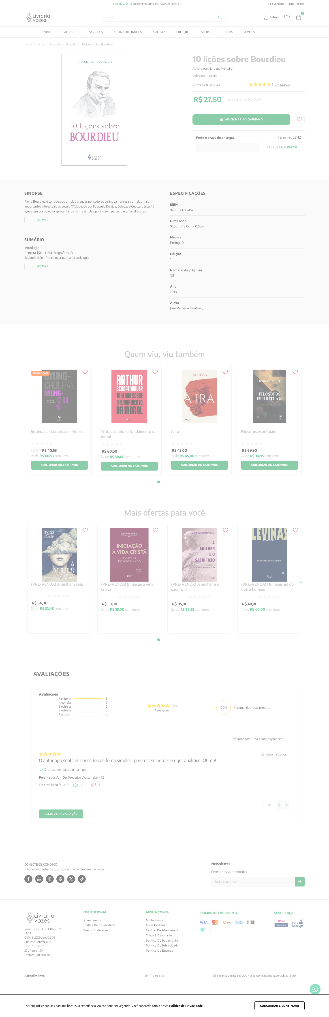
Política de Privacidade (186, 1006)
